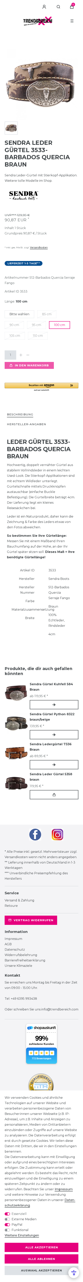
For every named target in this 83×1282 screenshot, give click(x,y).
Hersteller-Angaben (26, 424)
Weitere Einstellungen (22, 1235)
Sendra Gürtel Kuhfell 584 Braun (51, 686)
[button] (41, 387)
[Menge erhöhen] (20, 355)
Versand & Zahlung (19, 900)
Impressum (13, 939)
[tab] (20, 415)
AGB (8, 944)
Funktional (20, 1230)
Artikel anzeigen (54, 704)
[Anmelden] (45, 7)
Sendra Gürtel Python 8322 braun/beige (52, 716)
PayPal (17, 1224)
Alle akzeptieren (41, 1247)
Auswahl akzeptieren (41, 1270)
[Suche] (58, 7)
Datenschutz (15, 949)
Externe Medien (24, 1219)
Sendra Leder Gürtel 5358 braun (51, 776)
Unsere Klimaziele (18, 966)
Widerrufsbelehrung (21, 955)
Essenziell (19, 1214)
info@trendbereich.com (59, 1009)
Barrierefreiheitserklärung (25, 960)
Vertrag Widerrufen (33, 920)
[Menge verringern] (27, 355)
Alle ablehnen (41, 1259)
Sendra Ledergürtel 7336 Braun (51, 746)
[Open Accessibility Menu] (73, 1272)
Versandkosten (39, 247)
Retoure (11, 906)
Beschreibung (20, 414)
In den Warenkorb (32, 365)
